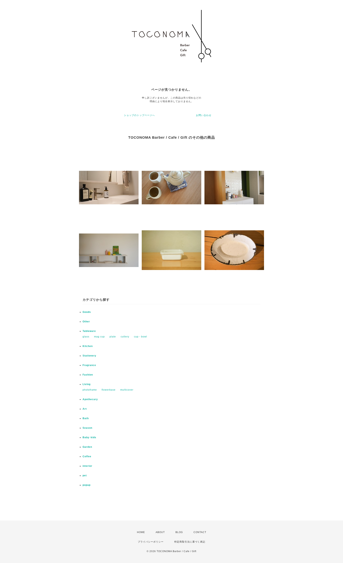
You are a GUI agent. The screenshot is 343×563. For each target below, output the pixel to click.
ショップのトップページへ (139, 115)
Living (87, 384)
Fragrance (89, 365)
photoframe (90, 389)
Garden (87, 447)
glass (86, 336)
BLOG (179, 532)
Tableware (89, 331)
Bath (86, 418)
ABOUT (160, 532)
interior (87, 466)
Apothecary (90, 399)
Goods (87, 312)
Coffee (87, 456)
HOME (141, 532)
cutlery (125, 336)
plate (113, 336)
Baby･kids (89, 437)
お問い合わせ (203, 115)
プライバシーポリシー (151, 541)
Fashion (88, 374)
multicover (126, 389)
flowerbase (109, 389)
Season (87, 428)
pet (85, 475)
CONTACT (200, 532)
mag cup (99, 336)
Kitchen (88, 346)
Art (85, 408)
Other (86, 321)
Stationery (89, 355)
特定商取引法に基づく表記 (189, 541)
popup (87, 485)
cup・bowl (140, 336)
